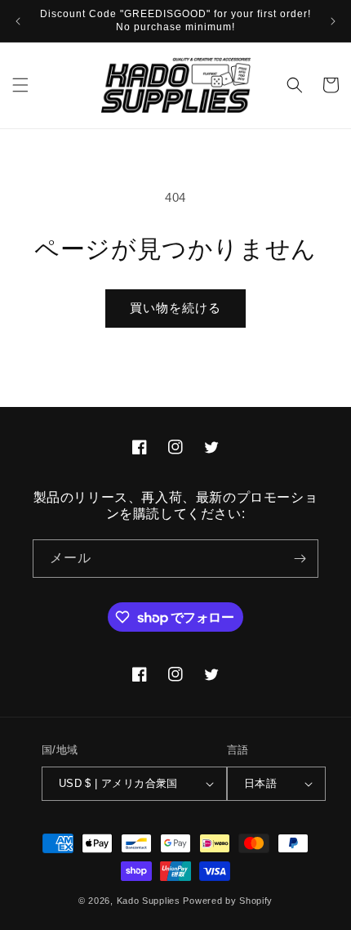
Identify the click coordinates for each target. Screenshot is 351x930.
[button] (20, 85)
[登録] (300, 558)
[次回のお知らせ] (333, 21)
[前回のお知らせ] (18, 21)
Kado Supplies (148, 900)
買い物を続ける (175, 308)
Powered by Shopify (228, 900)
